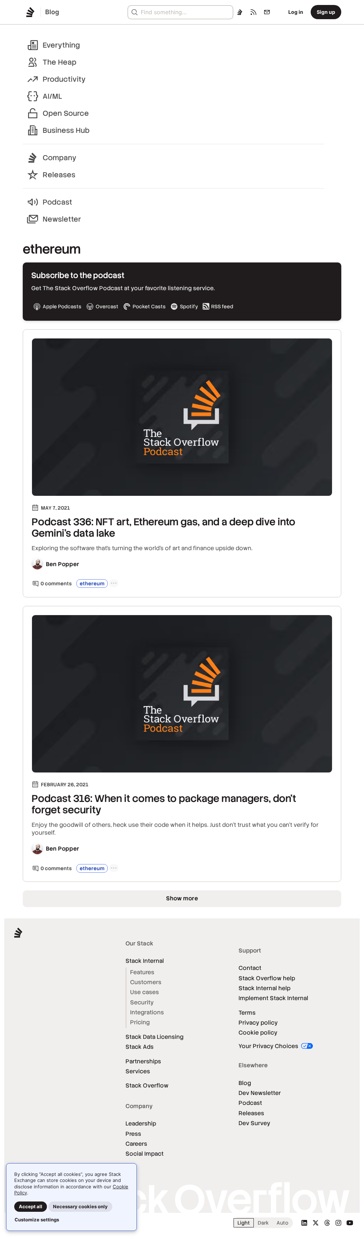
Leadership (140, 1123)
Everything (61, 45)
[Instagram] (338, 1222)
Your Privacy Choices (269, 1046)
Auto (282, 1223)
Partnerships (143, 1061)
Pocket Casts (149, 306)
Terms (247, 1012)
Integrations (147, 1012)
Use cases (144, 992)
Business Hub (66, 130)
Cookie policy (258, 1032)
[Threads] (327, 1222)
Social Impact (144, 1153)
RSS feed (222, 306)
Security (142, 1002)
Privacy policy (258, 1022)
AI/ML (52, 96)
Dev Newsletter (260, 1093)
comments (56, 583)
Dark (263, 1223)
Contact (250, 968)
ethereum (92, 583)
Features (142, 972)
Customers (145, 982)
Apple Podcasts (62, 306)
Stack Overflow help (267, 978)
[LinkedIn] (304, 1222)
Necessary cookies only (80, 1206)
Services (137, 1071)
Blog (245, 1083)
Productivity (64, 79)
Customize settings (37, 1219)
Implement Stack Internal (273, 998)
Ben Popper (62, 564)
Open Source (66, 113)
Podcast (57, 202)
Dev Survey (254, 1123)
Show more (182, 898)
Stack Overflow (146, 1085)
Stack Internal (144, 961)
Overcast (107, 306)
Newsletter (62, 219)
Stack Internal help (264, 988)
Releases (59, 174)
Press (133, 1134)
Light (243, 1223)
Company (59, 157)
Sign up (326, 12)
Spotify (189, 306)
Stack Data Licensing (154, 1037)
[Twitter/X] (315, 1222)
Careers (136, 1144)
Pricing (140, 1022)
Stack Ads (139, 1047)
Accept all (30, 1206)
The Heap (59, 62)
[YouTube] (349, 1222)
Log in (295, 12)
